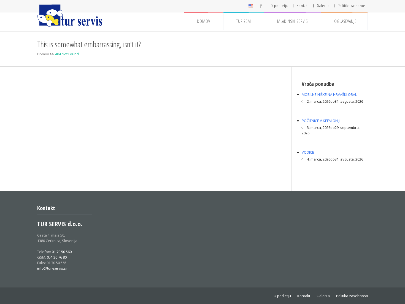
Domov (43, 53)
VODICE (308, 152)
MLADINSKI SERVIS (292, 21)
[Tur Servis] (70, 16)
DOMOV (203, 21)
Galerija (323, 5)
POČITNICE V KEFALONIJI (321, 120)
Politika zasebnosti (353, 5)
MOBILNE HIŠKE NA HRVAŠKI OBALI (330, 94)
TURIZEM (243, 21)
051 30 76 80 (57, 257)
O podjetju (279, 5)
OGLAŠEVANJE (345, 21)
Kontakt (303, 5)
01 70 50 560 (62, 251)
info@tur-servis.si (52, 268)
